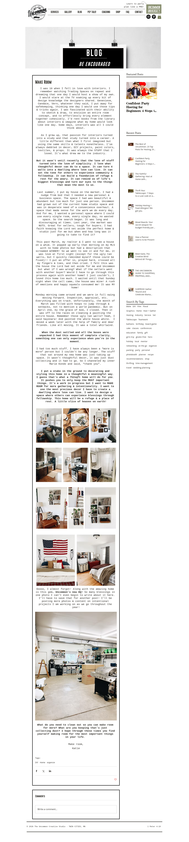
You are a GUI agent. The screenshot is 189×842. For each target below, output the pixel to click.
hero (150, 337)
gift (146, 332)
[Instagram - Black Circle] (148, 17)
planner (142, 354)
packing (130, 350)
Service (147, 315)
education (131, 332)
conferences (146, 328)
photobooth (131, 354)
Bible (128, 306)
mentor (144, 341)
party (137, 350)
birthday (140, 324)
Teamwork (143, 319)
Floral (145, 306)
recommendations (134, 358)
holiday (129, 341)
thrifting (130, 363)
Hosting (129, 315)
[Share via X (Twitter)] (43, 771)
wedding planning (141, 367)
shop (147, 358)
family (140, 332)
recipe (151, 354)
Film (139, 306)
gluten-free (141, 337)
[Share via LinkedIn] (50, 771)
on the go (142, 345)
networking (131, 345)
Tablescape (131, 319)
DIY (36, 762)
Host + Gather (149, 310)
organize (51, 762)
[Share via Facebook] (36, 771)
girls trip (130, 337)
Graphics (130, 310)
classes (135, 328)
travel (129, 367)
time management (144, 363)
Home (42, 762)
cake (128, 328)
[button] (159, 16)
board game (151, 324)
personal (146, 350)
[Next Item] (152, 90)
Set (154, 315)
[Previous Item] (131, 90)
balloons (130, 324)
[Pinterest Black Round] (154, 17)
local (137, 341)
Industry (139, 315)
